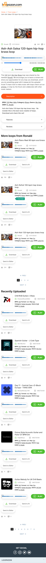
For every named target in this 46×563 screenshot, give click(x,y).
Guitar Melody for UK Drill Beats (28, 479)
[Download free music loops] (12, 4)
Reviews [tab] (9, 127)
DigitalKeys (21, 437)
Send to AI (26, 164)
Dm (34, 485)
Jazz (31, 241)
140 (19, 393)
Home (3, 12)
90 (19, 148)
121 (19, 440)
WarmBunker (21, 343)
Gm (34, 440)
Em (34, 302)
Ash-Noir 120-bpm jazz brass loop (29, 232)
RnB (37, 304)
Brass (20, 75)
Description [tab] (10, 96)
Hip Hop (14, 75)
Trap (31, 195)
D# (33, 148)
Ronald (6, 44)
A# (34, 346)
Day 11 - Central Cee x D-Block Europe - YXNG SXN (28, 386)
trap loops (21, 199)
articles (3, 87)
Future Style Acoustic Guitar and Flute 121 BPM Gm (28, 433)
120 (6, 75)
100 (19, 193)
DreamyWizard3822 (24, 299)
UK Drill (38, 487)
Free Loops (12, 12)
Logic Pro (41, 241)
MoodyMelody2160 (24, 390)
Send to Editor (8, 171)
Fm (34, 238)
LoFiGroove (21, 482)
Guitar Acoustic (26, 304)
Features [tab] (9, 120)
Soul (31, 151)
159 (19, 302)
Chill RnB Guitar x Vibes (25, 296)
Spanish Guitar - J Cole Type (27, 340)
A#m (15, 102)
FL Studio (10, 105)
